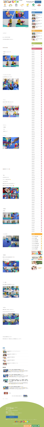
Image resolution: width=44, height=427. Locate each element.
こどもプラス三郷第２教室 (35, 243)
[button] (41, 9)
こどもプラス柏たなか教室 (35, 245)
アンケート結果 (24, 419)
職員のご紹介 (20, 419)
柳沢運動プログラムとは (8, 419)
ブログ (18, 419)
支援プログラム (12, 419)
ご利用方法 (16, 419)
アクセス (27, 419)
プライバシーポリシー (31, 419)
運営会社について (35, 419)
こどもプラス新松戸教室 (35, 236)
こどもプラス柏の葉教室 (35, 241)
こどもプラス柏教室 (34, 238)
